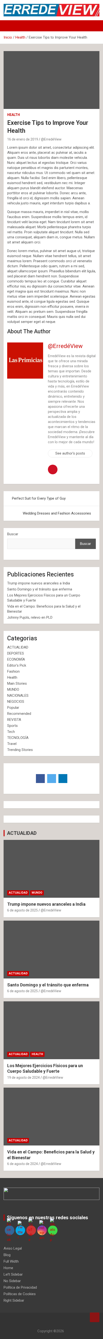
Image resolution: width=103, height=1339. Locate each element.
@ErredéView (51, 139)
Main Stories (17, 683)
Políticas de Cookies (20, 1294)
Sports (12, 725)
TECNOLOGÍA (18, 738)
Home (8, 1268)
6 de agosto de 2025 (22, 910)
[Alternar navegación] (10, 25)
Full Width (11, 1261)
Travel (12, 744)
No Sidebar (12, 1281)
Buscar (12, 534)
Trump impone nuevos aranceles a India (38, 583)
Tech (11, 732)
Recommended (19, 713)
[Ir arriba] (94, 1317)
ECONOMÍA (16, 659)
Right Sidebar (14, 1300)
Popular (13, 707)
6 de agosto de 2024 (22, 1164)
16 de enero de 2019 (22, 139)
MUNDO (13, 689)
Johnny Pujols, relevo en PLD (29, 617)
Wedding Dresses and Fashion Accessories (57, 513)
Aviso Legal (13, 1248)
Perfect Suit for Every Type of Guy (39, 498)
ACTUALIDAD (17, 647)
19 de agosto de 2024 (23, 1077)
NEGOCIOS (15, 701)
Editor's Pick (16, 665)
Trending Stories (20, 750)
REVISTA (14, 719)
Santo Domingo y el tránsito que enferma (39, 589)
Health (13, 115)
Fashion (13, 671)
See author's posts (70, 453)
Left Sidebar (13, 1274)
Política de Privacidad (20, 1287)
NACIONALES (18, 695)
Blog (7, 1255)
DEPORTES (15, 653)
